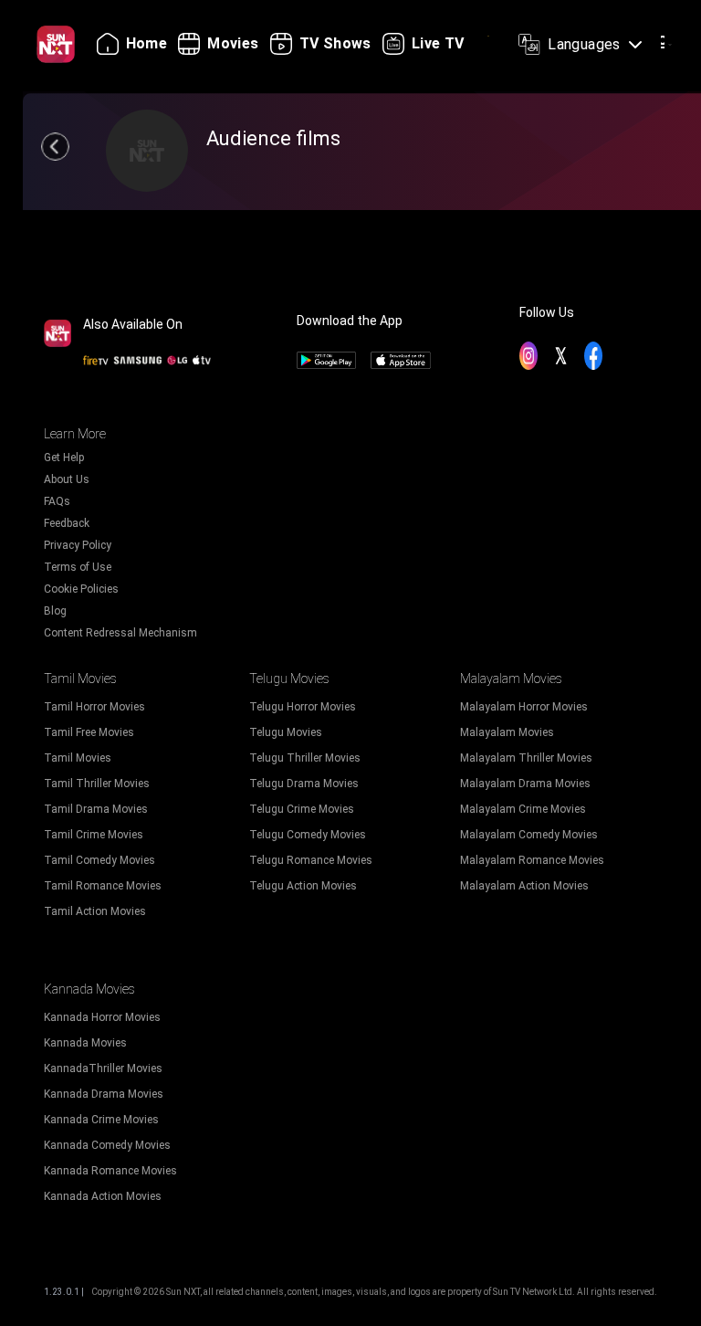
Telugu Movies (285, 732)
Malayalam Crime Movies (523, 809)
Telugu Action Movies (303, 885)
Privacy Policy (77, 545)
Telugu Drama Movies (304, 783)
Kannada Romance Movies (110, 1170)
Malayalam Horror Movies (524, 706)
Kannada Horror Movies (102, 1017)
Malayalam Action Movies (524, 885)
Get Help (64, 457)
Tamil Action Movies (95, 911)
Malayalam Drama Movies (525, 783)
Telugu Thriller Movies (305, 758)
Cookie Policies (81, 589)
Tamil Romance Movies (103, 885)
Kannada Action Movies (103, 1196)
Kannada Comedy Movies (107, 1145)
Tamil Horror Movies (94, 706)
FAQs (57, 501)
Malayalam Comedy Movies (529, 834)
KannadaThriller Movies (103, 1068)
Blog (55, 611)
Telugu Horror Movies (302, 706)
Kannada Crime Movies (101, 1119)
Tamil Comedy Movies (99, 860)
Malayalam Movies (507, 732)
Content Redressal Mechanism (120, 632)
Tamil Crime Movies (93, 834)
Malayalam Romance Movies (532, 860)
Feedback (66, 523)
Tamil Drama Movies (96, 809)
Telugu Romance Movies (310, 860)
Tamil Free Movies (89, 732)
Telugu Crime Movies (301, 809)
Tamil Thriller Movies (97, 783)
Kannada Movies (85, 1043)
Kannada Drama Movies (103, 1094)
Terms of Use (77, 567)
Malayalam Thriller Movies (526, 758)
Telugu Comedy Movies (307, 834)
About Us (66, 479)
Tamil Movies (77, 758)
